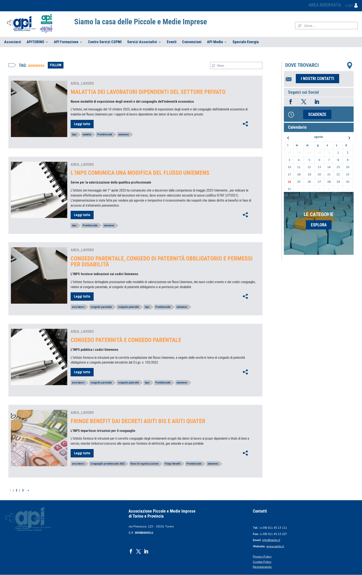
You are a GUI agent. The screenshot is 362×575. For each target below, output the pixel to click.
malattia (87, 134)
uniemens (123, 134)
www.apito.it (275, 546)
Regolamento (262, 567)
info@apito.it (271, 540)
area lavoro (78, 307)
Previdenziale (104, 134)
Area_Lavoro (82, 83)
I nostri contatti (317, 78)
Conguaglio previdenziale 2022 (107, 463)
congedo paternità (128, 307)
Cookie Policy (262, 562)
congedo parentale (101, 307)
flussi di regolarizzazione (145, 463)
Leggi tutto (82, 124)
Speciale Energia (246, 42)
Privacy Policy (262, 556)
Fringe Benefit (172, 463)
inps (74, 134)
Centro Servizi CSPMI (105, 42)
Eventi (172, 42)
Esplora (319, 224)
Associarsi (12, 42)
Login (349, 5)
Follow (55, 65)
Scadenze (317, 114)
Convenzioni (192, 42)
